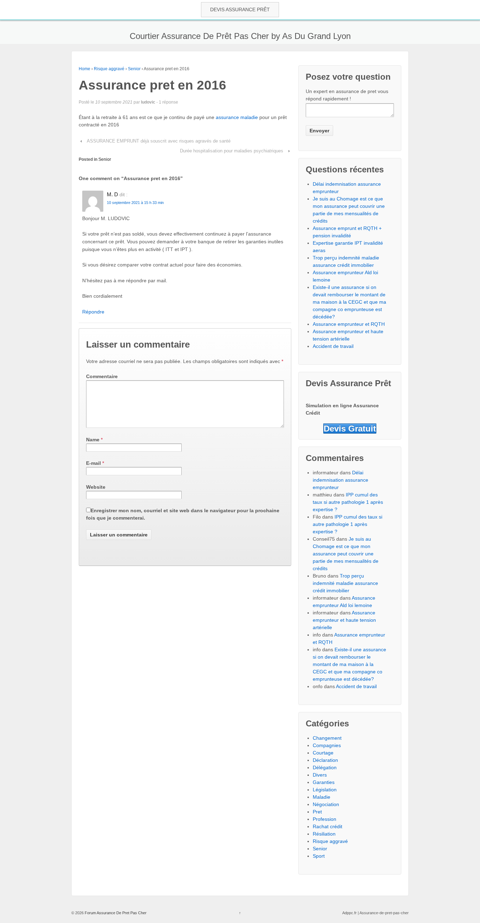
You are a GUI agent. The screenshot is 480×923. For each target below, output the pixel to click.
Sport (319, 856)
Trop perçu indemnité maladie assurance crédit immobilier (345, 583)
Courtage (323, 753)
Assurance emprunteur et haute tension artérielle (344, 620)
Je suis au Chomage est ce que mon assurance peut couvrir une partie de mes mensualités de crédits (345, 553)
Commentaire (102, 376)
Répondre (93, 312)
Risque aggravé (109, 68)
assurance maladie (237, 117)
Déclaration (325, 760)
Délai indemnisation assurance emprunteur (340, 480)
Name (92, 439)
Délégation (325, 767)
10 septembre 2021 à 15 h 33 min (135, 202)
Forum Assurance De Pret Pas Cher (115, 913)
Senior (134, 68)
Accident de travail (333, 346)
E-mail (93, 463)
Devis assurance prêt (240, 9)
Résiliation (324, 834)
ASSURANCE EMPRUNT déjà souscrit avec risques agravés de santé (159, 141)
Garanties (324, 782)
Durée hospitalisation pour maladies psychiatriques (231, 150)
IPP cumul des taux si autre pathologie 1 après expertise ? (348, 502)
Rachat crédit (327, 826)
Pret (317, 812)
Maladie (321, 797)
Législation (325, 789)
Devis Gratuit (350, 428)
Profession (324, 819)
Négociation (326, 804)
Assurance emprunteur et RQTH (349, 324)
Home (84, 68)
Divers (320, 775)
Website (95, 487)
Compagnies (327, 745)
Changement (327, 738)
